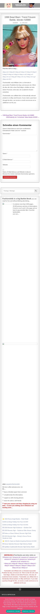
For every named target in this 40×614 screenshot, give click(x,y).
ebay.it (5, 74)
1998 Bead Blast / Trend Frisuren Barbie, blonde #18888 (20, 18)
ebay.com (6, 72)
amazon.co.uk (15, 561)
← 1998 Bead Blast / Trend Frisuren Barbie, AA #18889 (17, 115)
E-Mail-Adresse (8, 159)
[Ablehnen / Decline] (38, 605)
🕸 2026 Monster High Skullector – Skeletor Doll (16, 527)
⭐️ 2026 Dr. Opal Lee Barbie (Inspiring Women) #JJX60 (19, 541)
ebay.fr (34, 72)
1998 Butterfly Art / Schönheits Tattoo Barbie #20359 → (22, 117)
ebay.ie (16, 74)
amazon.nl (24, 557)
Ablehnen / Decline (28, 611)
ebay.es (10, 74)
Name (5, 153)
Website (5, 164)
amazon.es (23, 559)
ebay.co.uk (23, 74)
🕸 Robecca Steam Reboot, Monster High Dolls (16, 533)
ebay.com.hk (7, 79)
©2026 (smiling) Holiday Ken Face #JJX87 (15, 522)
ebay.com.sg (31, 76)
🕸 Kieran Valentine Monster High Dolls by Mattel (17, 544)
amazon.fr (7, 559)
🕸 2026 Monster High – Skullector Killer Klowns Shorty (19, 530)
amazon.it (15, 559)
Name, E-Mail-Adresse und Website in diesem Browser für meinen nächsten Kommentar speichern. (19, 173)
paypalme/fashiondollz (13, 484)
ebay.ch (23, 72)
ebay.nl (29, 72)
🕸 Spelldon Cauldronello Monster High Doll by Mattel (18, 547)
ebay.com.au (7, 76)
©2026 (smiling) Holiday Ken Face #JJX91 (15, 524)
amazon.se (33, 557)
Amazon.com (7, 557)
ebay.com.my (21, 76)
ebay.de (12, 72)
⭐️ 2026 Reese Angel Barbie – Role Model (15, 519)
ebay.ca (29, 74)
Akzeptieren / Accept (13, 611)
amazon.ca (24, 561)
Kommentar (7, 133)
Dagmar (15, 22)
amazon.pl (31, 559)
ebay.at (18, 72)
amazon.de (16, 557)
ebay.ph (14, 76)
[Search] (20, 1)
